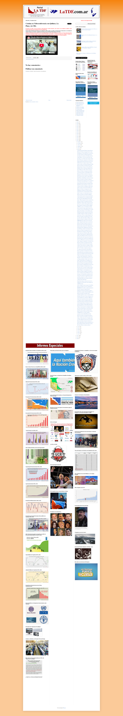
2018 (77, 133)
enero (78, 333)
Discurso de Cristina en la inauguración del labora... (85, 315)
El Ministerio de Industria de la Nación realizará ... (84, 190)
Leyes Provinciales (79, 109)
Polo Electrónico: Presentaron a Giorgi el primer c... (85, 231)
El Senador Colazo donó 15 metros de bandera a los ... (85, 296)
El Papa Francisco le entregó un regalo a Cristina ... (84, 162)
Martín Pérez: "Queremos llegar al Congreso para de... (85, 202)
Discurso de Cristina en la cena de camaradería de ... (85, 286)
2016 (77, 136)
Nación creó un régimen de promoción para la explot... (85, 253)
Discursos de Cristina (31, 59)
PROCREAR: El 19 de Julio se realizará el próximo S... (85, 287)
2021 (77, 129)
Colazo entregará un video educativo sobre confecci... (85, 246)
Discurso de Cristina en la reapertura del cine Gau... (85, 242)
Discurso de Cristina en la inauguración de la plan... (85, 165)
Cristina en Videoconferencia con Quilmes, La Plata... (85, 245)
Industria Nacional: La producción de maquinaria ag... (85, 238)
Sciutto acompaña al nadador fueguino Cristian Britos (85, 285)
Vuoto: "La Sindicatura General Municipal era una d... (85, 272)
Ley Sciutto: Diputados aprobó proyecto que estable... (85, 319)
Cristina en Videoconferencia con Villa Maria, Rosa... (85, 318)
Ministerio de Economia (80, 106)
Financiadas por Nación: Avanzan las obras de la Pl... (85, 212)
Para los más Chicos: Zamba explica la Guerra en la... (85, 208)
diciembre (79, 141)
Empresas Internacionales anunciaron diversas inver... (85, 161)
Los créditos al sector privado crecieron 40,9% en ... (85, 249)
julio (78, 149)
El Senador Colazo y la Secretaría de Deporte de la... (85, 168)
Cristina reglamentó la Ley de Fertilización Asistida (84, 197)
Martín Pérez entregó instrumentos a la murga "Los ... (85, 184)
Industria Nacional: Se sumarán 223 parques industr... (85, 183)
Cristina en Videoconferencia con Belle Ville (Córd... (85, 234)
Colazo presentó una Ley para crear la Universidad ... (85, 268)
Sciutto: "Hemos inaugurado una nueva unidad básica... (85, 199)
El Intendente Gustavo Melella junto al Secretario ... (85, 227)
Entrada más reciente (29, 100)
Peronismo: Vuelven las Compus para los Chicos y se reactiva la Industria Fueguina (89, 29)
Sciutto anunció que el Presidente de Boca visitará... (85, 232)
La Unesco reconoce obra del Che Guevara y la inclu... (85, 209)
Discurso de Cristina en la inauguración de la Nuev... (85, 250)
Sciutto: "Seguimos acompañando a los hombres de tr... (85, 241)
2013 (77, 140)
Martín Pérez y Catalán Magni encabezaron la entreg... (85, 177)
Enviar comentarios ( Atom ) (34, 101)
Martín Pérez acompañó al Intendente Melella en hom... (85, 291)
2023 (77, 126)
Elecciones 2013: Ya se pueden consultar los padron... (85, 267)
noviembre (79, 143)
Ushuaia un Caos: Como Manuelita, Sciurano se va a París (89, 35)
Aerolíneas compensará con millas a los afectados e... (85, 276)
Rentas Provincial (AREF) (80, 108)
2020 (77, 130)
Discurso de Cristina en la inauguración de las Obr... (85, 263)
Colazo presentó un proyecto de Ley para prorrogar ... (85, 195)
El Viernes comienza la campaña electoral (83, 289)
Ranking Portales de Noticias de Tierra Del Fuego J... (85, 166)
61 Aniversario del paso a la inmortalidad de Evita (84, 172)
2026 (77, 121)
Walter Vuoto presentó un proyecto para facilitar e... (85, 254)
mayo (78, 328)
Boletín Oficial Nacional (80, 102)
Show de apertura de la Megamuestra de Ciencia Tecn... (85, 264)
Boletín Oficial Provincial (80, 103)
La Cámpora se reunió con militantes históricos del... (85, 300)
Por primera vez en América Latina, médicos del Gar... (85, 158)
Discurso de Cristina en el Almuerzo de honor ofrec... (85, 219)
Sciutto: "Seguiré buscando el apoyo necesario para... (85, 221)
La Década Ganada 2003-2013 (81, 279)
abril (78, 329)
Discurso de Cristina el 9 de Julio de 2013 (83, 293)
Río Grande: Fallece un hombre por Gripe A (83, 324)
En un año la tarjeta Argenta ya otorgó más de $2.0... (85, 308)
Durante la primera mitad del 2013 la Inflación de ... (85, 224)
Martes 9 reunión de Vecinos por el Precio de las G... (85, 311)
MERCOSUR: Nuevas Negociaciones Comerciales (84, 220)
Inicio (49, 100)
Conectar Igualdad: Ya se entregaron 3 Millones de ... (85, 297)
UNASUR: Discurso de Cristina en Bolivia (83, 312)
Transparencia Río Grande (80, 111)
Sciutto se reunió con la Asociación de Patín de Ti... (85, 187)
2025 (77, 123)
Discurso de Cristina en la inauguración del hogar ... (85, 201)
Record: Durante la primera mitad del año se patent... (85, 323)
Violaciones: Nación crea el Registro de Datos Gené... (85, 186)
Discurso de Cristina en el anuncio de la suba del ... (84, 173)
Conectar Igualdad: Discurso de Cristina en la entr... (85, 302)
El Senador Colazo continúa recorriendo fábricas (84, 309)
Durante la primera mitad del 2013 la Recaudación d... (85, 225)
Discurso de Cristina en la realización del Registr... (84, 194)
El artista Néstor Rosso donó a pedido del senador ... (85, 278)
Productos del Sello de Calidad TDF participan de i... (85, 304)
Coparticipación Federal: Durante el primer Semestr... (85, 150)
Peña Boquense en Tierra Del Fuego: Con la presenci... (85, 153)
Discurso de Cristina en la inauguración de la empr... (85, 151)
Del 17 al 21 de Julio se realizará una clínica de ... (84, 247)
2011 (77, 337)
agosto (79, 147)
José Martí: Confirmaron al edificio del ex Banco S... (85, 213)
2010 (77, 338)
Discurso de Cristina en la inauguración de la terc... (84, 265)
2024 (77, 124)
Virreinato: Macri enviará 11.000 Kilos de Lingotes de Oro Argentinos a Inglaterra (89, 47)
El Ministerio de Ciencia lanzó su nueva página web (85, 282)
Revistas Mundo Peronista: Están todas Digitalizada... (85, 261)
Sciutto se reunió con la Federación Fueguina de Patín (85, 164)
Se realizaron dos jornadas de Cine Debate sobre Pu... (85, 155)
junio (78, 326)
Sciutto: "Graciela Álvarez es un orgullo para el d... (84, 260)
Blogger (64, 707)
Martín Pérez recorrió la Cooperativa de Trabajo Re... (85, 175)
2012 (77, 335)
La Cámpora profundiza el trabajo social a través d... (85, 258)
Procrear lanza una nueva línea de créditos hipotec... (85, 176)
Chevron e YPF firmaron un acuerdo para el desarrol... (85, 239)
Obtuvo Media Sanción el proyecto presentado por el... (85, 322)
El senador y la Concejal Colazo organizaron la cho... (85, 274)
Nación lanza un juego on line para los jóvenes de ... (85, 280)
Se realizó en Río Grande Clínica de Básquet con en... (85, 217)
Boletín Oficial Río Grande (80, 110)
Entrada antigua (69, 100)
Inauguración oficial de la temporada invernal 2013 (85, 301)
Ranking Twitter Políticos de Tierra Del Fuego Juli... (85, 210)
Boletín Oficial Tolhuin (79, 112)
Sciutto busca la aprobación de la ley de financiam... (85, 298)
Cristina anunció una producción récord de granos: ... (85, 243)
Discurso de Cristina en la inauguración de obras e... (85, 188)
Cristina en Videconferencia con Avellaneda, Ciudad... (85, 307)
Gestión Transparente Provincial (79, 105)
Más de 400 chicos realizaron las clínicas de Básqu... (85, 205)
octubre (79, 144)
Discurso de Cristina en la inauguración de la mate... (85, 216)
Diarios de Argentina (93, 103)
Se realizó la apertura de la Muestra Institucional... (84, 154)
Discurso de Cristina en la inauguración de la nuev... (85, 230)
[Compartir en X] (36, 57)
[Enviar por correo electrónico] (33, 57)
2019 (77, 132)
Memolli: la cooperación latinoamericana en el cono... (85, 257)
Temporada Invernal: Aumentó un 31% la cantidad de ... (85, 180)
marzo (79, 330)
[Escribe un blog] (35, 57)
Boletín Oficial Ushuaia (79, 114)
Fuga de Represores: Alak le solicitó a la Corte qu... (84, 169)
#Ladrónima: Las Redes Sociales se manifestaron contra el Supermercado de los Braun (89, 41)
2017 (77, 134)
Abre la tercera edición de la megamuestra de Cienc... (85, 275)
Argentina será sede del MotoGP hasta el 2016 (84, 313)
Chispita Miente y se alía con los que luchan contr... (85, 157)
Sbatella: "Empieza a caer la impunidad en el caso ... (85, 269)
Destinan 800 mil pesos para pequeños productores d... (85, 252)
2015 (77, 137)
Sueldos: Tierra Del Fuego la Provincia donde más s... (85, 235)
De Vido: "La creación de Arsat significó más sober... (85, 203)
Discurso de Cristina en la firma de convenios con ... (85, 223)
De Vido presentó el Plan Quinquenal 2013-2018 (84, 198)
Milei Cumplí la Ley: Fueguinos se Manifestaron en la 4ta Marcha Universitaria (86, 53)
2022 (77, 127)
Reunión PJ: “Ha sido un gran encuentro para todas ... (85, 305)
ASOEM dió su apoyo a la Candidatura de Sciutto (84, 206)
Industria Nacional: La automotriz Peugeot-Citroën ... (85, 191)
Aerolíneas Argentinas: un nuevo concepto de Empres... (85, 294)
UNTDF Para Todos (80, 283)
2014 (77, 139)
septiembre (79, 146)
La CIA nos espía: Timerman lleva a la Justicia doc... (85, 256)
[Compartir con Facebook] (37, 57)
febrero (79, 332)
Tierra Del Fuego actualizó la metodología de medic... (85, 228)
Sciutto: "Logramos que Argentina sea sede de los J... (85, 316)
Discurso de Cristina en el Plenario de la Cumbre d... (85, 271)
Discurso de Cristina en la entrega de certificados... (84, 179)
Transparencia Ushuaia (79, 115)
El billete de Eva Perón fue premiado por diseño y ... (85, 290)
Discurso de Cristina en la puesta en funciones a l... (84, 320)
